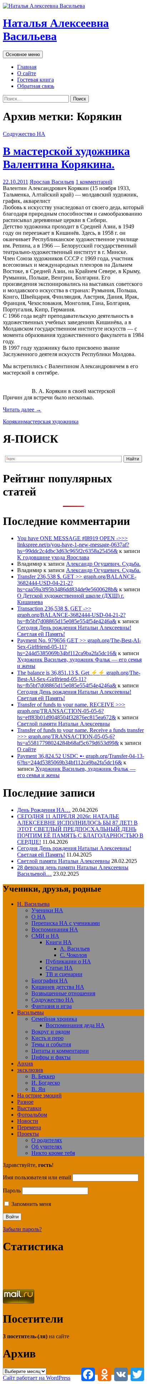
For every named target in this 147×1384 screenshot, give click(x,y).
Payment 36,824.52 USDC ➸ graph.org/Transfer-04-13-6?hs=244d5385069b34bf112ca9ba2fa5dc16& (80, 759)
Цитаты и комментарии (60, 1051)
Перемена (29, 1127)
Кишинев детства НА (57, 987)
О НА (38, 917)
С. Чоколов (73, 955)
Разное (25, 1102)
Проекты (28, 1134)
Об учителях (46, 1147)
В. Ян (38, 1089)
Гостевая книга (35, 80)
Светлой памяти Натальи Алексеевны (63, 724)
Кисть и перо (47, 1038)
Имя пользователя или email (37, 1177)
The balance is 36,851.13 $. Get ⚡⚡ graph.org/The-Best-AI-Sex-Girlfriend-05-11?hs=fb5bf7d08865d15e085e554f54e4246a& (78, 679)
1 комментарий (94, 182)
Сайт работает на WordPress (36, 1378)
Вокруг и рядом (50, 1032)
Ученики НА (47, 910)
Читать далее (22, 409)
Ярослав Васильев (52, 182)
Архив (25, 1064)
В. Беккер (43, 1076)
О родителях (46, 1140)
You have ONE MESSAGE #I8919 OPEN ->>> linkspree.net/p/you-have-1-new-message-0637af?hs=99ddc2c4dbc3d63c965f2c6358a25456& (73, 544)
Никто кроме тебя (53, 1153)
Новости (27, 1121)
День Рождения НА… (44, 810)
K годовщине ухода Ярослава (53, 557)
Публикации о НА (68, 961)
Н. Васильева (33, 904)
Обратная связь (35, 86)
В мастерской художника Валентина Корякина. (66, 158)
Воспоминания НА (54, 929)
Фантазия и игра (51, 1006)
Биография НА (49, 981)
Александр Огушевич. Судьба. (103, 564)
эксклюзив (30, 1070)
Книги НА (59, 942)
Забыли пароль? (22, 1229)
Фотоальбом (32, 1115)
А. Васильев (75, 949)
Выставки (29, 1108)
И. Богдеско (45, 1083)
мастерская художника (51, 422)
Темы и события (51, 1044)
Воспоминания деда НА (75, 1025)
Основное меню (23, 54)
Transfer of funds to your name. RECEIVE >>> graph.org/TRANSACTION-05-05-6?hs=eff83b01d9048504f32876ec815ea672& (71, 711)
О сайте (26, 73)
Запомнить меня (30, 1204)
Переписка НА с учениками (65, 923)
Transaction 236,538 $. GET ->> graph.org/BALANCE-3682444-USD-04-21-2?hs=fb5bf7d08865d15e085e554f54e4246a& (71, 614)
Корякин (13, 422)
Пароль (12, 1191)
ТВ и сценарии (64, 974)
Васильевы (30, 1012)
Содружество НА (24, 134)
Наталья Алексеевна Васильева (56, 30)
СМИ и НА (45, 936)
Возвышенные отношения (63, 993)
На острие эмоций (39, 1095)
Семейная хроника (54, 1019)
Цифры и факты (51, 1057)
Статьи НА (59, 968)
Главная (26, 67)
